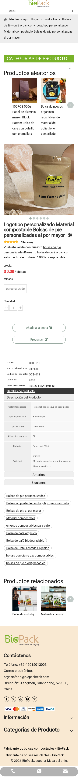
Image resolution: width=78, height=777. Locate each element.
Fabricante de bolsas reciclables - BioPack (34, 755)
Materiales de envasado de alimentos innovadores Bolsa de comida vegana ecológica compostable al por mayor (53, 614)
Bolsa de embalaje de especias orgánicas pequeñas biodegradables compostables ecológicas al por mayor (24, 614)
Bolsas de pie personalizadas (25, 496)
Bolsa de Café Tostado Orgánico (27, 548)
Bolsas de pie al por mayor (23, 511)
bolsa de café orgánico (52, 252)
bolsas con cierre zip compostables (30, 555)
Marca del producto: (17, 368)
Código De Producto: (17, 374)
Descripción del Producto (24, 397)
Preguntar (36, 339)
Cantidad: (12, 379)
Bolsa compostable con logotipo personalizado (37, 503)
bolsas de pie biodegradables (25, 563)
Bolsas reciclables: (16, 385)
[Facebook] (6, 699)
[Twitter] (13, 699)
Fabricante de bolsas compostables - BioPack (36, 748)
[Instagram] (27, 699)
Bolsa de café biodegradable (25, 540)
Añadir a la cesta (37, 328)
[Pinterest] (34, 699)
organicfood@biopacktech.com (26, 677)
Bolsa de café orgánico (21, 533)
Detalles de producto (21, 391)
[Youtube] (20, 699)
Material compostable (20, 518)
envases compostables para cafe (28, 525)
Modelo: (11, 362)
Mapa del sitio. (57, 761)
